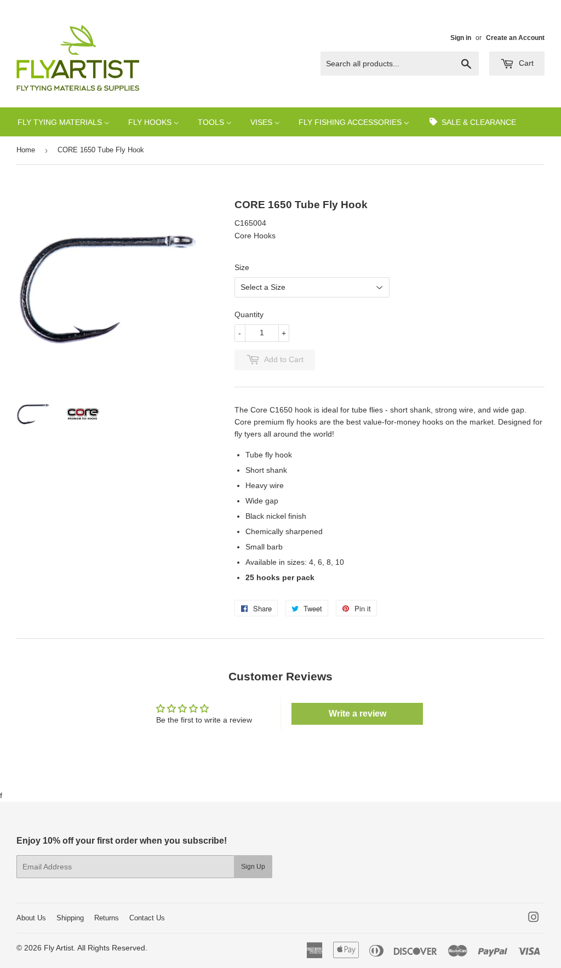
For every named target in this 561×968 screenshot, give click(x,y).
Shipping (70, 918)
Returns (106, 918)
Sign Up (253, 866)
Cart (525, 63)
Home (25, 150)
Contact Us (147, 918)
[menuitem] (63, 121)
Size (241, 267)
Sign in (460, 38)
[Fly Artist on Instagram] (533, 918)
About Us (31, 918)
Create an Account (515, 38)
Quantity (249, 314)
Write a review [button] (357, 713)
